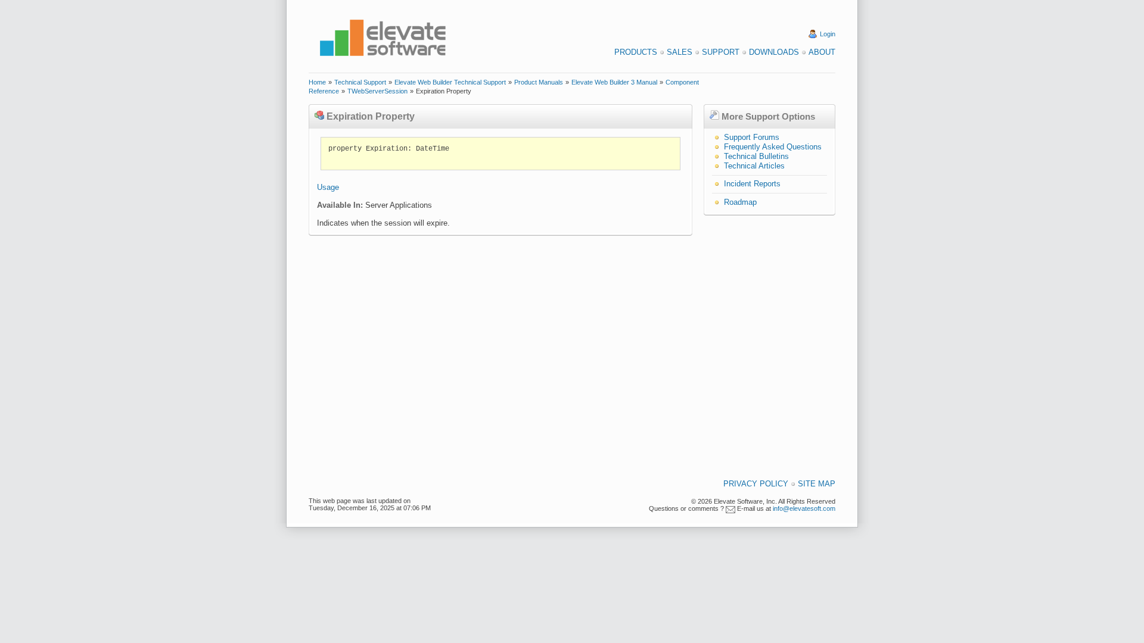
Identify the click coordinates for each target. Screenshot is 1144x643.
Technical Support (360, 82)
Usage (328, 187)
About (822, 52)
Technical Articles (754, 165)
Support (720, 52)
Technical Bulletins (756, 156)
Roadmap (740, 202)
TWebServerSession (377, 91)
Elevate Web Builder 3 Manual (614, 82)
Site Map (816, 483)
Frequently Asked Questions (773, 146)
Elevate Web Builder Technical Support (450, 82)
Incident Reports (752, 183)
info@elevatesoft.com (804, 508)
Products (635, 52)
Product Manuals (538, 82)
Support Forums (751, 137)
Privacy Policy (755, 483)
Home (317, 82)
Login (827, 34)
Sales (679, 52)
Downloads (774, 52)
